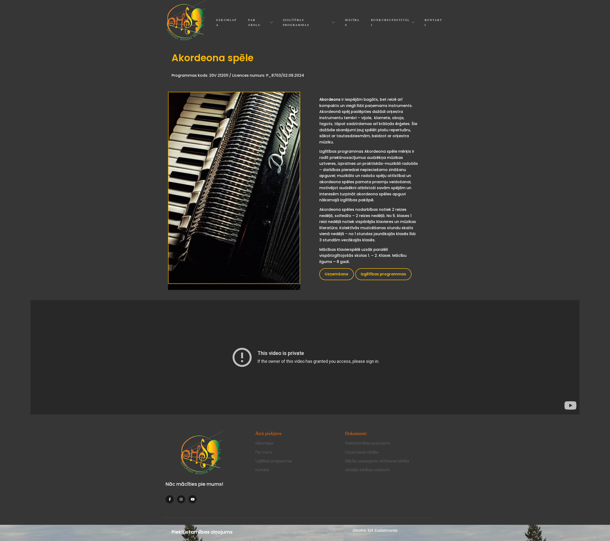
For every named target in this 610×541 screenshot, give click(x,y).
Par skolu (254, 22)
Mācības (352, 22)
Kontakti (433, 22)
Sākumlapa (226, 22)
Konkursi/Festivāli (390, 22)
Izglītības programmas (296, 22)
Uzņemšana (336, 274)
